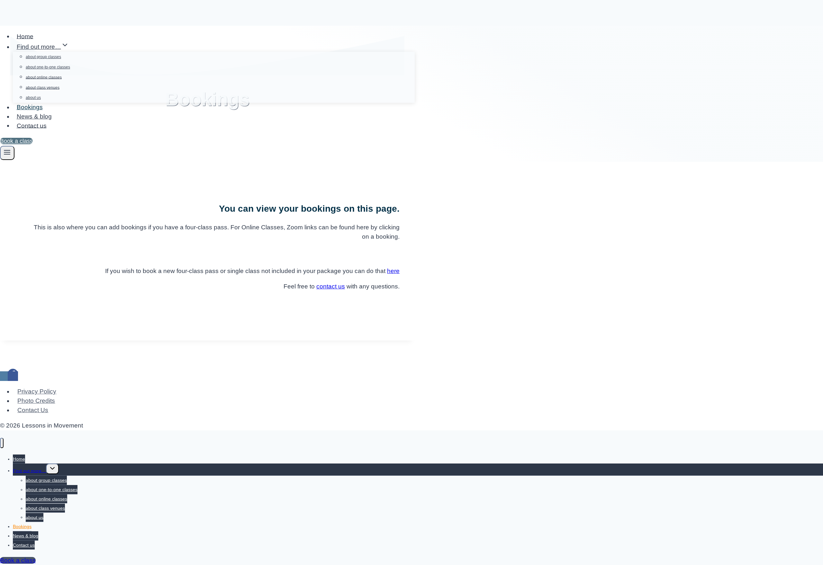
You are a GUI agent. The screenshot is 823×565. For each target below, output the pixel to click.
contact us (330, 286)
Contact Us (32, 410)
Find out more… (29, 470)
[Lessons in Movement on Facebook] (13, 376)
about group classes (43, 57)
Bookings (30, 107)
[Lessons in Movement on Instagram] (4, 376)
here (393, 271)
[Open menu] (7, 153)
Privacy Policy (36, 391)
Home (25, 36)
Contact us (32, 125)
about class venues (42, 87)
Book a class (16, 141)
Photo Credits (36, 400)
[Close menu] (2, 443)
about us (33, 97)
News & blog (34, 116)
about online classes (44, 77)
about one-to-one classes (48, 67)
